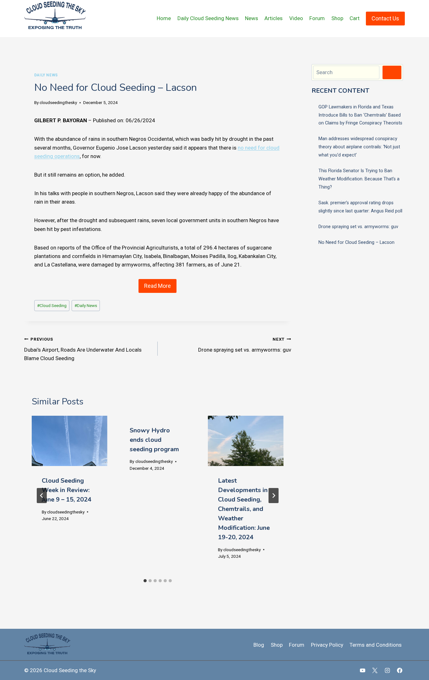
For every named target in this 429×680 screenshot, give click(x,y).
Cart (355, 18)
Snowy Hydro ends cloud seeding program (154, 439)
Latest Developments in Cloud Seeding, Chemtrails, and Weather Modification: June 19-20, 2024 (244, 508)
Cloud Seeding (52, 305)
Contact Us (385, 18)
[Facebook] (399, 670)
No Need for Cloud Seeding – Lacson (356, 242)
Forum (317, 18)
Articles (273, 18)
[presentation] (69, 441)
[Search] (392, 72)
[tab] (145, 580)
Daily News (46, 75)
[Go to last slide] (42, 495)
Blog (258, 645)
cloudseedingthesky (58, 102)
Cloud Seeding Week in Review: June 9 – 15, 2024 (66, 490)
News (251, 18)
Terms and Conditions (376, 645)
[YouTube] (362, 670)
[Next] (274, 495)
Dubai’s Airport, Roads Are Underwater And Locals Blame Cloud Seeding (83, 349)
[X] (375, 670)
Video (296, 18)
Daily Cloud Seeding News (208, 18)
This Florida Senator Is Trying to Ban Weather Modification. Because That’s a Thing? (358, 179)
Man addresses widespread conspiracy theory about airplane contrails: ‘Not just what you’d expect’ (359, 147)
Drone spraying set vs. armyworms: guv (244, 345)
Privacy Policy (327, 645)
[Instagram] (387, 670)
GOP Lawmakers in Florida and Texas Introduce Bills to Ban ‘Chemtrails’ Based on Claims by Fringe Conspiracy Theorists (360, 115)
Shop (337, 18)
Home (164, 18)
